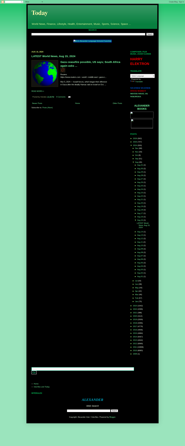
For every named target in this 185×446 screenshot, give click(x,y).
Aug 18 (140, 210)
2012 (135, 344)
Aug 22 (140, 196)
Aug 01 (140, 276)
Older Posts (117, 103)
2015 (135, 333)
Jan (137, 301)
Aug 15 (140, 220)
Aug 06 (140, 259)
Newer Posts (37, 103)
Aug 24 (140, 189)
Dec (137, 148)
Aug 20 (140, 203)
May (137, 288)
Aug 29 (140, 172)
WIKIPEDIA (135, 97)
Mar (137, 294)
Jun (137, 284)
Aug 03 (140, 270)
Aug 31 (140, 165)
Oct (136, 155)
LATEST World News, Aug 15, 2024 (53, 56)
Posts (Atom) (47, 108)
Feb (137, 298)
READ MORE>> (37, 91)
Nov (137, 152)
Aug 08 (140, 252)
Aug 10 (140, 245)
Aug (137, 162)
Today (39, 12)
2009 (135, 354)
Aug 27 (140, 179)
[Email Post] (69, 97)
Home (77, 103)
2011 (135, 347)
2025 (135, 142)
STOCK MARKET (138, 91)
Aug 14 (140, 232)
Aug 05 (140, 263)
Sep (137, 159)
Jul (136, 281)
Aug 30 (140, 169)
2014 (135, 337)
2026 (135, 138)
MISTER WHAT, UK (139, 94)
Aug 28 (140, 175)
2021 (135, 313)
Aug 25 (140, 186)
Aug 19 (140, 206)
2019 (135, 319)
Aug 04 (140, 266)
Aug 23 (140, 193)
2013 (135, 340)
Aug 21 (140, 199)
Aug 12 (140, 238)
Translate (139, 82)
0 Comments (61, 97)
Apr (136, 291)
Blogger (112, 417)
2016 (135, 330)
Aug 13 (140, 235)
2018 (135, 323)
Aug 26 (140, 182)
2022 (135, 309)
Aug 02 (140, 273)
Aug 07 (140, 256)
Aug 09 (140, 249)
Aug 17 (140, 213)
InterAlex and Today (42, 387)
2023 (135, 306)
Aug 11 (140, 242)
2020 (135, 316)
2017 (135, 326)
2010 (135, 350)
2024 (135, 145)
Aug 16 (140, 217)
